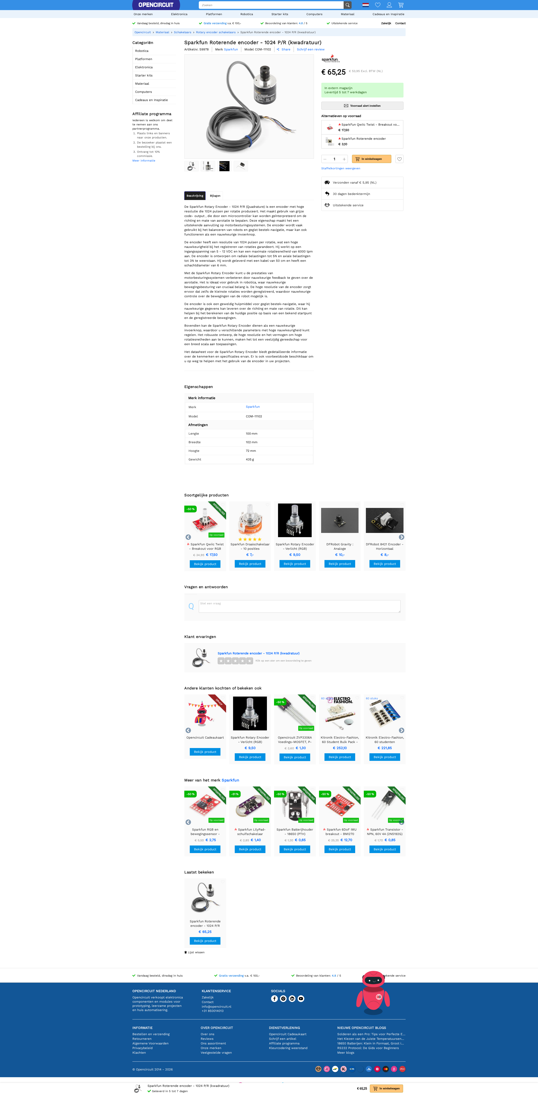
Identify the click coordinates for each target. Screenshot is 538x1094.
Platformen (214, 14)
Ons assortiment (213, 1043)
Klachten (139, 1053)
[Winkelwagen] (398, 5)
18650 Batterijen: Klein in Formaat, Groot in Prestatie (371, 1043)
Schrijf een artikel (282, 1039)
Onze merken (143, 14)
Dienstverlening (284, 1028)
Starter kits (280, 14)
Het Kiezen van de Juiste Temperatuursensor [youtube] (371, 1039)
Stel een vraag (210, 603)
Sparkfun (253, 407)
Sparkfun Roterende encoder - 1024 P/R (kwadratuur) (258, 653)
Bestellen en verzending (151, 1034)
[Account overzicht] (386, 5)
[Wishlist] (374, 5)
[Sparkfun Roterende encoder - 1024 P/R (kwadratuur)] (191, 166)
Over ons (207, 1034)
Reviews (207, 1039)
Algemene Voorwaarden (150, 1043)
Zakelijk (386, 23)
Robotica (246, 14)
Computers (314, 14)
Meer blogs (345, 1053)
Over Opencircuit (217, 1028)
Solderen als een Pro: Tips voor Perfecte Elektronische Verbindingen (371, 1034)
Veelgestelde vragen (216, 1053)
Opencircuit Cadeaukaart (287, 1034)
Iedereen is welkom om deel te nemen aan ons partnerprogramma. (152, 124)
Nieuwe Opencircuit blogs (361, 1028)
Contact (400, 23)
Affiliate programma (284, 1043)
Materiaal (347, 14)
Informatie (142, 1028)
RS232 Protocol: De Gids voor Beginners (368, 1048)
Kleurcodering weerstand (288, 1048)
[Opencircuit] (156, 5)
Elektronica (179, 14)
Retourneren (142, 1039)
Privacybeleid (142, 1048)
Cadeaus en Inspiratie (388, 14)
